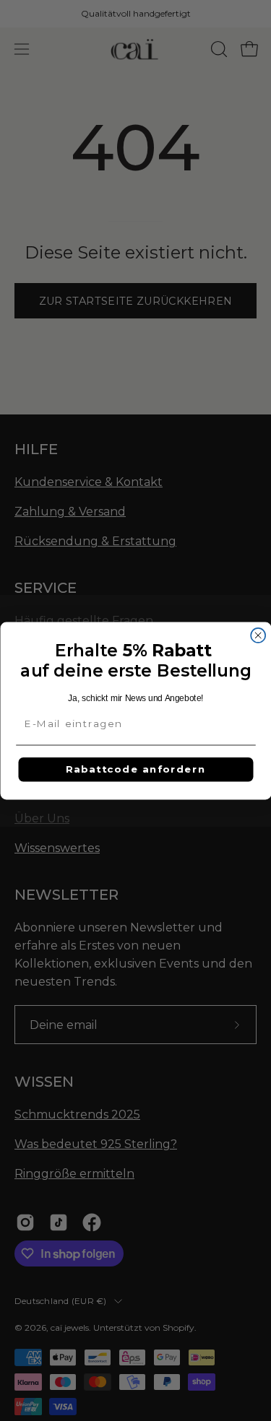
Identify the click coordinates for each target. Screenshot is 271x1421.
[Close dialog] (258, 634)
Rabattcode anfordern (135, 769)
